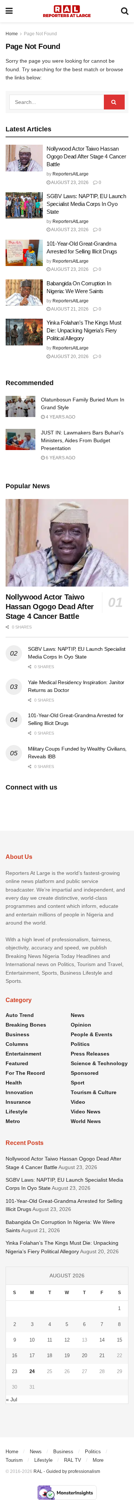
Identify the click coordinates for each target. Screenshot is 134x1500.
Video (78, 1102)
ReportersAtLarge (70, 174)
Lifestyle (17, 1112)
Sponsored (85, 1073)
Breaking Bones (26, 1025)
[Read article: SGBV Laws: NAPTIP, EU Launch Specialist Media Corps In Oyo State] (24, 205)
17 (32, 1355)
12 (67, 1340)
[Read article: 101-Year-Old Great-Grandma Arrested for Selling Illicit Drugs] (24, 253)
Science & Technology (99, 1063)
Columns (17, 1044)
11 (49, 1340)
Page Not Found (40, 33)
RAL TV (72, 1460)
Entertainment (23, 1054)
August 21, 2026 (69, 309)
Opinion (81, 1025)
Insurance (18, 1102)
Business (17, 1034)
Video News (85, 1112)
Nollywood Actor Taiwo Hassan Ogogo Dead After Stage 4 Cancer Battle (86, 156)
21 (102, 1355)
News (77, 1015)
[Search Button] (124, 11)
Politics (80, 1044)
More (98, 1460)
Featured (17, 1063)
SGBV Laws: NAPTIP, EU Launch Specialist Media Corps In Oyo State (86, 204)
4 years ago (60, 417)
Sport (77, 1083)
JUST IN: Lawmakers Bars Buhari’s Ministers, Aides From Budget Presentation (82, 440)
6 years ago (60, 457)
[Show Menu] (9, 11)
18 (49, 1355)
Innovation (19, 1092)
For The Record (25, 1073)
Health (14, 1083)
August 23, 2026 (69, 182)
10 (32, 1340)
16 (14, 1355)
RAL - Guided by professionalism (67, 1471)
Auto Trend (20, 1015)
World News (86, 1121)
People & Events (91, 1034)
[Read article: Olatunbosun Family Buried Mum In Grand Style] (20, 406)
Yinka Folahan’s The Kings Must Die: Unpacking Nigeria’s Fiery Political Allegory (84, 330)
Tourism (14, 1460)
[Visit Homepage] (67, 11)
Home (12, 33)
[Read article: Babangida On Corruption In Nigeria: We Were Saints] (24, 292)
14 (102, 1340)
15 (119, 1340)
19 (67, 1355)
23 (14, 1371)
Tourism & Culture (94, 1092)
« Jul (11, 1399)
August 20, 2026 (69, 356)
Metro (13, 1121)
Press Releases (90, 1054)
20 (84, 1355)
